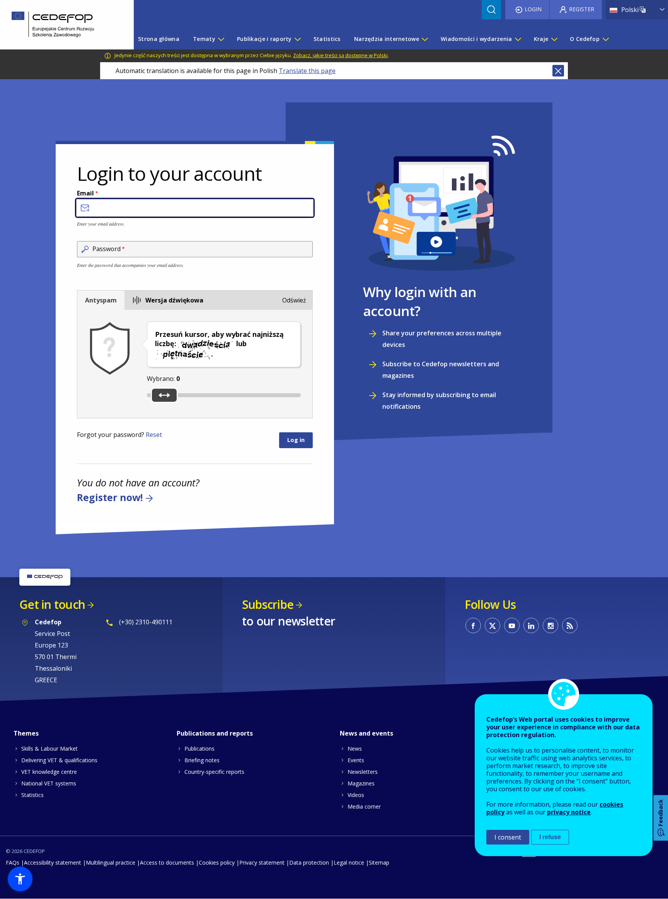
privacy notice (569, 812)
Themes (26, 733)
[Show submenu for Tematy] (221, 39)
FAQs (12, 862)
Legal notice (349, 862)
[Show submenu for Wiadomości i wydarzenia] (518, 39)
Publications (199, 748)
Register (581, 9)
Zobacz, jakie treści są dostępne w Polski (340, 55)
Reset (154, 434)
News (355, 748)
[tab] (100, 300)
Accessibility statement (52, 862)
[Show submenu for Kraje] (554, 39)
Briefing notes (202, 760)
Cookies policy (217, 862)
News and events (366, 733)
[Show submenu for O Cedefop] (605, 39)
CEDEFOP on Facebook (473, 625)
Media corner (364, 806)
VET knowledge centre (49, 771)
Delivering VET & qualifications (59, 760)
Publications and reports (215, 733)
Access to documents (167, 862)
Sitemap (379, 862)
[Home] (61, 24)
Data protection (309, 862)
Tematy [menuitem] (204, 38)
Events (356, 760)
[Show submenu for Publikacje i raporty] (297, 39)
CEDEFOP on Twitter (492, 625)
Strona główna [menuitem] (158, 38)
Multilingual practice (110, 862)
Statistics (32, 795)
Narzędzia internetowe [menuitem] (386, 38)
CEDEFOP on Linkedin (531, 625)
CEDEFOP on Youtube (512, 625)
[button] (20, 879)
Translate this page (307, 70)
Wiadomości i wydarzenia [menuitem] (476, 38)
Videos (356, 795)
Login (533, 9)
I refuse (550, 837)
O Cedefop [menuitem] (585, 38)
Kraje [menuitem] (541, 38)
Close (558, 70)
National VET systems (48, 783)
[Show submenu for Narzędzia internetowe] (424, 39)
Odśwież (294, 300)
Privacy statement (262, 862)
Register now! (110, 497)
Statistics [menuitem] (327, 38)
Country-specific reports (214, 771)
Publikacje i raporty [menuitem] (264, 38)
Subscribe (267, 604)
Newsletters (363, 771)
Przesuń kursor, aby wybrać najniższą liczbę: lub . (219, 344)
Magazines (361, 783)
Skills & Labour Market (49, 748)
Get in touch (52, 604)
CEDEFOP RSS (570, 625)
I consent (507, 837)
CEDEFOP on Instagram (550, 625)
